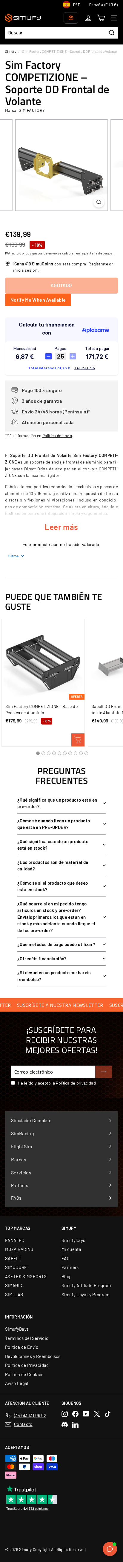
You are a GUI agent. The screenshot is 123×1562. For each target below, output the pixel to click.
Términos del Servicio (26, 1338)
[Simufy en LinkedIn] (75, 1424)
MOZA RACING (19, 1249)
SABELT (13, 1258)
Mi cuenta (71, 1249)
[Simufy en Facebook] (75, 1414)
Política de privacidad (76, 1083)
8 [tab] (75, 753)
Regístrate (98, 263)
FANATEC (14, 1240)
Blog (65, 1276)
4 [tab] (54, 753)
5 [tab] (59, 753)
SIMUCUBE (16, 1267)
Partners (70, 1267)
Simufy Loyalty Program (85, 1294)
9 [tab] (81, 753)
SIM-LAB (14, 1294)
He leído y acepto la (57, 1083)
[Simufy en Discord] (64, 1424)
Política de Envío (21, 1347)
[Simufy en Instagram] (64, 1414)
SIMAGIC (13, 1285)
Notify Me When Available (38, 299)
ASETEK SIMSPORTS (26, 1276)
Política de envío (57, 435)
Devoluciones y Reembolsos (33, 1356)
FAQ (65, 1258)
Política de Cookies (24, 1374)
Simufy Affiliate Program (86, 1285)
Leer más (61, 526)
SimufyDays (73, 1240)
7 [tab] (70, 753)
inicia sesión (25, 270)
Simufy (10, 51)
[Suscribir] (103, 1072)
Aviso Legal (16, 1383)
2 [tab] (43, 753)
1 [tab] (38, 753)
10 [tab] (86, 753)
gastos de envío (44, 253)
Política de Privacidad (27, 1365)
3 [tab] (48, 753)
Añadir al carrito (77, 739)
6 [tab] (65, 753)
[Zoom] (98, 202)
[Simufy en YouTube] (86, 1414)
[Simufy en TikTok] (107, 1414)
